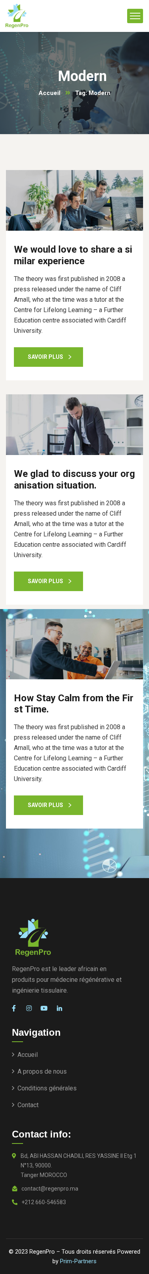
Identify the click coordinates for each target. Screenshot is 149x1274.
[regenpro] (17, 16)
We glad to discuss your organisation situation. (74, 479)
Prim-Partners (78, 1261)
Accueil (49, 93)
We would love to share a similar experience (73, 255)
